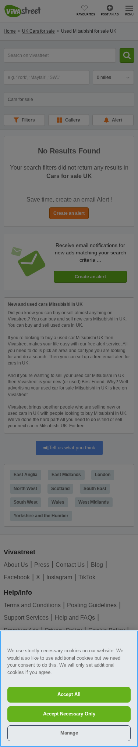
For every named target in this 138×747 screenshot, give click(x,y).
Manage (69, 733)
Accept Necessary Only (69, 714)
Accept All (69, 694)
